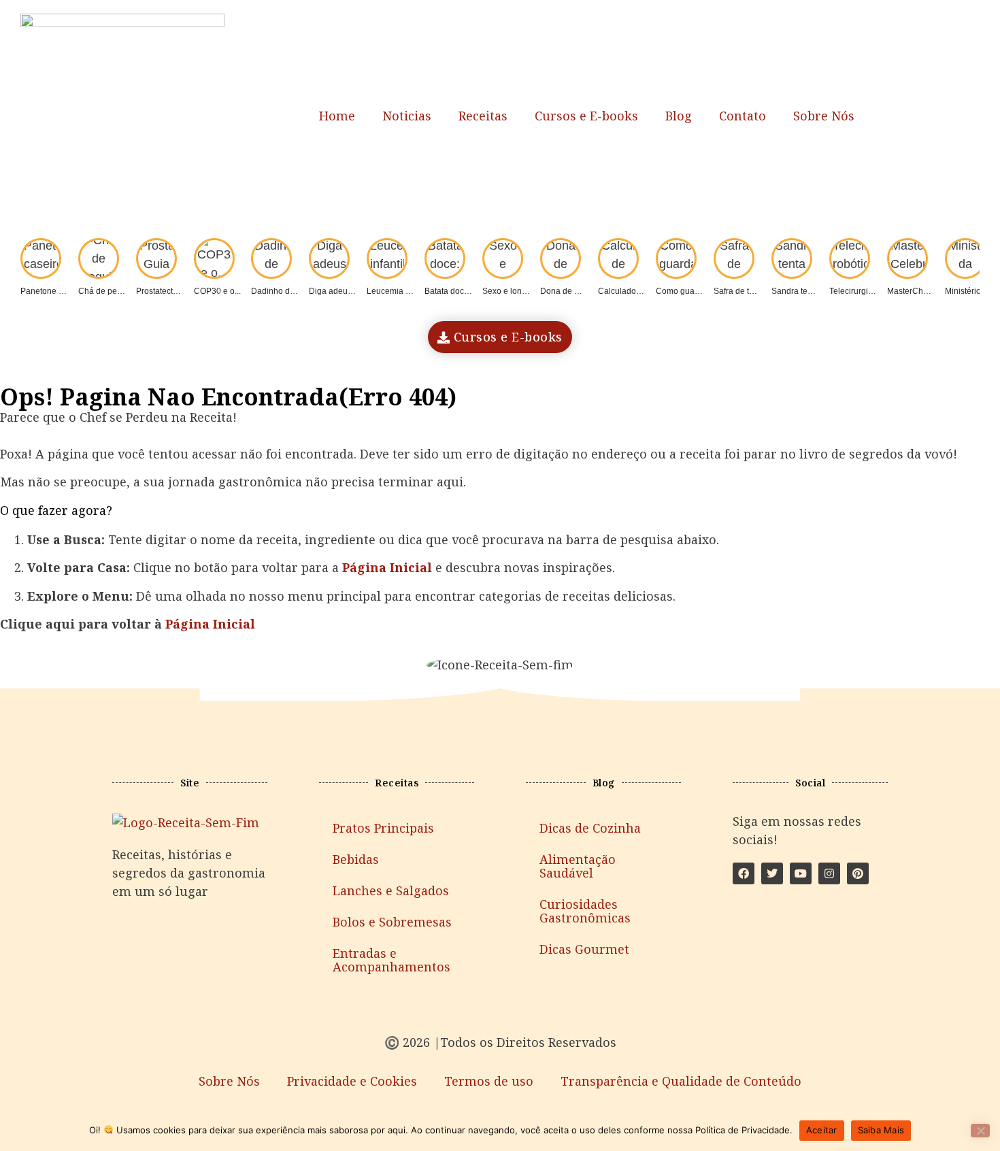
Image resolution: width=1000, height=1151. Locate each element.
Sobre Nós (823, 115)
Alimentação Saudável (577, 866)
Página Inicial (210, 624)
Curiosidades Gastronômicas (585, 911)
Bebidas (356, 859)
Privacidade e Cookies (352, 1081)
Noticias (406, 115)
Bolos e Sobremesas (392, 922)
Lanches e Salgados (391, 890)
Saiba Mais (881, 1129)
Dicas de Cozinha (590, 828)
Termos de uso (488, 1081)
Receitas (483, 115)
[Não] (980, 1130)
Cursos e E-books (586, 115)
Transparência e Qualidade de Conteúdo (681, 1081)
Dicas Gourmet (584, 949)
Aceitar (821, 1129)
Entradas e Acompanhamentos (391, 960)
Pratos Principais (383, 828)
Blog (678, 115)
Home (337, 115)
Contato (742, 115)
